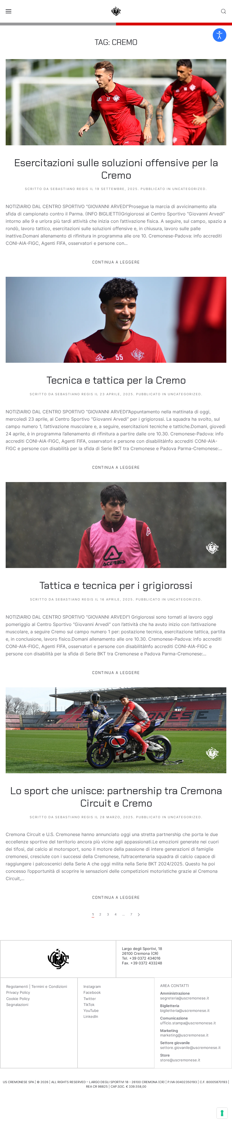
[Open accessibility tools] (219, 35)
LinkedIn (90, 1016)
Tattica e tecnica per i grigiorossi (116, 585)
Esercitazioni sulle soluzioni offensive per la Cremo (116, 169)
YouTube (91, 1010)
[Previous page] (138, 914)
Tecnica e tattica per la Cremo (116, 380)
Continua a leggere (116, 262)
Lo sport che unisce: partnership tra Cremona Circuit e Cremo (116, 797)
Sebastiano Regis (69, 189)
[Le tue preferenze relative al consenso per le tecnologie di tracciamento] (222, 1113)
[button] (8, 11)
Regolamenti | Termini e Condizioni (36, 986)
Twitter (89, 998)
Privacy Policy (18, 992)
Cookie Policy (18, 998)
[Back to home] (116, 11)
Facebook (92, 992)
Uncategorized (189, 189)
